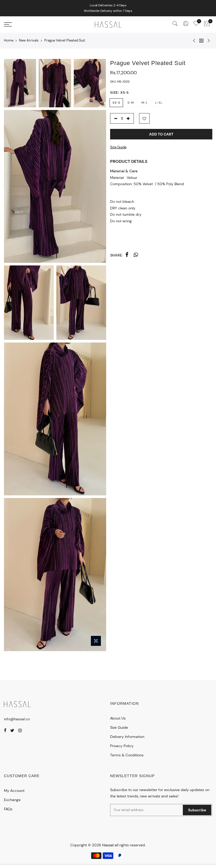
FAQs (8, 809)
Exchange (12, 799)
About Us (118, 718)
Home (8, 40)
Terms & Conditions (127, 755)
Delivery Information (127, 736)
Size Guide (118, 147)
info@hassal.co (17, 719)
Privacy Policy (122, 745)
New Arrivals (29, 40)
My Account (14, 790)
